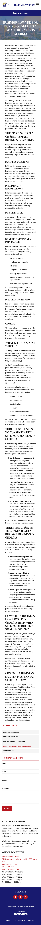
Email (5, 780)
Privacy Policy (21, 920)
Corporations (8, 751)
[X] (25, 897)
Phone (5, 772)
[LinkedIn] (20, 897)
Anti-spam (31, 920)
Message (6, 788)
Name (5, 763)
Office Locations (13, 852)
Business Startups (10, 737)
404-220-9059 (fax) (10, 869)
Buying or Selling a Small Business (17, 746)
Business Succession (11, 732)
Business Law (10, 725)
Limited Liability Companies (14, 741)
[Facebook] (15, 897)
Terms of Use (11, 920)
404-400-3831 (21, 13)
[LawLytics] (20, 913)
